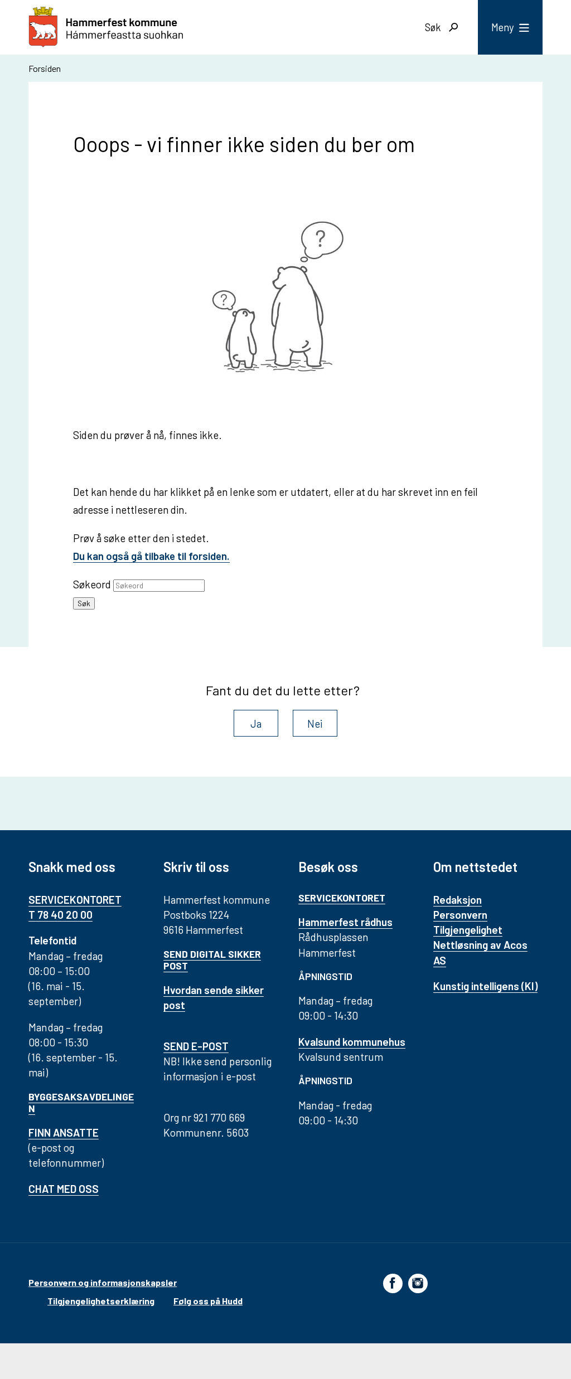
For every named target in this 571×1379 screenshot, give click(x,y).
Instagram (418, 1283)
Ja (256, 723)
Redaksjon (457, 899)
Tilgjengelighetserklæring (100, 1300)
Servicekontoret (341, 897)
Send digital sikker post (212, 960)
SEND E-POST (196, 1046)
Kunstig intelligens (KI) (485, 986)
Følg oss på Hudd (208, 1300)
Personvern (460, 914)
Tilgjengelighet (467, 929)
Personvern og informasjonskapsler (102, 1282)
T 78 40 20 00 (60, 914)
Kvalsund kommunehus (351, 1041)
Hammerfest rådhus (345, 921)
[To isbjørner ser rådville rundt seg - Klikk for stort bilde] (285, 302)
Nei (315, 723)
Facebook (393, 1283)
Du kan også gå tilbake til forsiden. (151, 555)
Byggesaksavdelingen (81, 1102)
